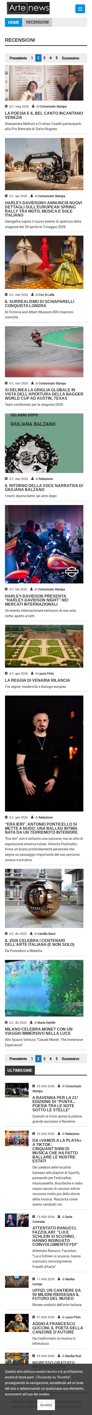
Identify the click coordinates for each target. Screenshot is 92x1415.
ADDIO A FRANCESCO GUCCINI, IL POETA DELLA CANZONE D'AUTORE (57, 1328)
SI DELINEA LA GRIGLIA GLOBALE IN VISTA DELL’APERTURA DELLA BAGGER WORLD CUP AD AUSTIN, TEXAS (44, 394)
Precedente (18, 58)
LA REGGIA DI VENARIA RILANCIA (37, 680)
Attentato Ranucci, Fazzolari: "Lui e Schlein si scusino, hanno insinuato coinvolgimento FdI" (55, 1236)
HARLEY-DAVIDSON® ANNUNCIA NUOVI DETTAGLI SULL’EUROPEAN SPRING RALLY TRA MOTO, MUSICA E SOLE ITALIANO (43, 209)
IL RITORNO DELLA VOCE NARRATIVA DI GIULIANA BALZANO (44, 488)
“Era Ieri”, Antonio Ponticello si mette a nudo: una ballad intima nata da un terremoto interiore (41, 828)
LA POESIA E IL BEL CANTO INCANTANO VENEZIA (44, 115)
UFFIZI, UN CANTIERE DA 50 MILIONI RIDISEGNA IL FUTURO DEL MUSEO (56, 1294)
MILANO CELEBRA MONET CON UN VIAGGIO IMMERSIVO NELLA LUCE (39, 1031)
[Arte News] (28, 7)
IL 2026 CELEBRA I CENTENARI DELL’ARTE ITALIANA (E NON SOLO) (39, 943)
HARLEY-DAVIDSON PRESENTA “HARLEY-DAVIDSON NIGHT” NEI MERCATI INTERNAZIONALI (36, 600)
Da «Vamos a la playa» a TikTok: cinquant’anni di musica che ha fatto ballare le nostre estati (56, 1150)
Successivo (70, 58)
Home (13, 22)
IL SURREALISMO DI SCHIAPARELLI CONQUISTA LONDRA (39, 303)
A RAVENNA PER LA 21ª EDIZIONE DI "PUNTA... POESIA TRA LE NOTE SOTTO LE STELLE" (55, 1104)
